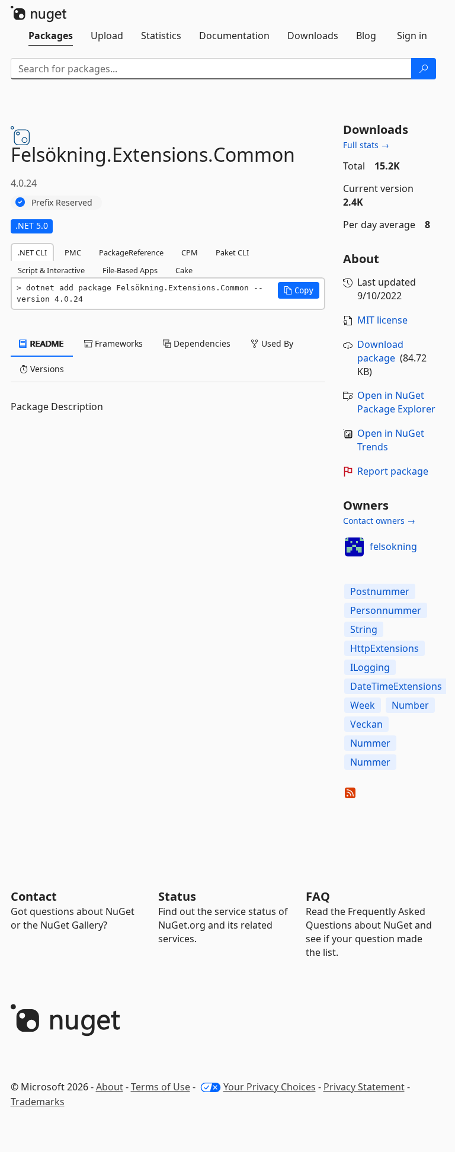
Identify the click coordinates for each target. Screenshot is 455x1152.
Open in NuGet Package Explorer (396, 402)
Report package (392, 471)
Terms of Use (160, 1086)
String (363, 629)
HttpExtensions (384, 648)
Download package (380, 351)
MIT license (382, 320)
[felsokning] (354, 547)
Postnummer (379, 591)
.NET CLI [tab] (32, 252)
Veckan (366, 724)
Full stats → (366, 145)
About (109, 1086)
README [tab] (46, 343)
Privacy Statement (364, 1086)
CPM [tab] (189, 252)
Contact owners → (379, 520)
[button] (298, 290)
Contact (34, 896)
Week (362, 705)
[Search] (423, 68)
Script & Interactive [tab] (51, 270)
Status (177, 896)
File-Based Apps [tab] (130, 270)
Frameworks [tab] (117, 343)
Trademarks (38, 1101)
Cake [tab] (184, 270)
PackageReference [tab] (131, 252)
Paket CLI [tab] (232, 252)
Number (410, 705)
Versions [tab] (46, 369)
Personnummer (385, 610)
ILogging (370, 667)
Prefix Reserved (61, 202)
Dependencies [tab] (200, 343)
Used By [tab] (276, 343)
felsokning (393, 546)
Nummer (370, 743)
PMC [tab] (73, 252)
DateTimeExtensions (396, 686)
